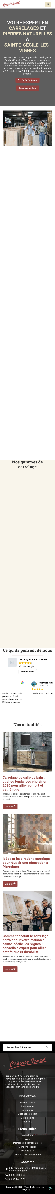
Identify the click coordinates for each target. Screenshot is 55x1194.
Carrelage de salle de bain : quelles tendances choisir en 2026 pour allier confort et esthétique (25, 783)
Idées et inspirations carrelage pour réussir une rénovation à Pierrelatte (26, 863)
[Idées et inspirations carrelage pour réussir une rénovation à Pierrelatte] (27, 834)
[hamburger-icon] (48, 4)
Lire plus (9, 806)
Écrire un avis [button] (28, 671)
